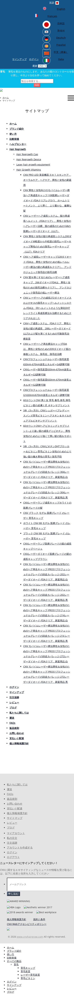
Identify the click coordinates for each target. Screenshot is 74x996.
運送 (9, 789)
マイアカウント (16, 833)
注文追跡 (12, 842)
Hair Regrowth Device (28, 159)
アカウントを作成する (20, 847)
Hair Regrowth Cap (27, 154)
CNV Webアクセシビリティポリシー (26, 924)
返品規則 (12, 798)
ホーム (6, 97)
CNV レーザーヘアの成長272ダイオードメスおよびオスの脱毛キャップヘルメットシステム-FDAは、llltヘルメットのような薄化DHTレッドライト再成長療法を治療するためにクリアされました (47, 308)
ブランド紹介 (14, 950)
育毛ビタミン (28, 978)
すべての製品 (14, 961)
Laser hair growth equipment (33, 164)
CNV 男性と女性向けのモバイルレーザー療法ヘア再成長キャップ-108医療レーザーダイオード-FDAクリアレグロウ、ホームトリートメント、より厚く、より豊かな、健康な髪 (47, 200)
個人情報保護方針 (17, 813)
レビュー (12, 822)
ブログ (11, 827)
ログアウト (13, 857)
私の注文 (12, 838)
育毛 (16, 964)
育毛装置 (25, 971)
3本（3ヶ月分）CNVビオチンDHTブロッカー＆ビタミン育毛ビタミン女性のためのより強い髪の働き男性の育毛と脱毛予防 (47, 451)
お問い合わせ (14, 803)
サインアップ (19, 59)
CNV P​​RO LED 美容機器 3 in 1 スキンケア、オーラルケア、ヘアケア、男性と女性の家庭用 (47, 180)
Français (52, 16)
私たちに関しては (17, 784)
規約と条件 (39, 919)
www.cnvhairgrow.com (30, 936)
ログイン (34, 59)
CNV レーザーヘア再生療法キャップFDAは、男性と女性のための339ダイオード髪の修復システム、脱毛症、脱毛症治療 (47, 349)
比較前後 (12, 957)
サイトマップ (14, 818)
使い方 (10, 954)
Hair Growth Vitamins (28, 169)
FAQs (10, 794)
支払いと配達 (14, 808)
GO (37, 85)
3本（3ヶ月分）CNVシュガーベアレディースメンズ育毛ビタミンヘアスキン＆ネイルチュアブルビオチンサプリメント (47, 415)
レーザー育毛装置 (30, 974)
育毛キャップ (28, 968)
